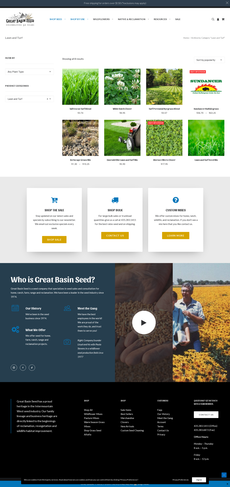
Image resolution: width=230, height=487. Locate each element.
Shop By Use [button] (77, 19)
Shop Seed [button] (56, 19)
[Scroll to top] (224, 474)
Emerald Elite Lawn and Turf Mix (122, 160)
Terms (160, 426)
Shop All (88, 409)
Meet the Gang (165, 418)
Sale (178, 19)
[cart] (223, 19)
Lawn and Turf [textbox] (28, 98)
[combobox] (29, 71)
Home (186, 38)
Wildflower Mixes (93, 414)
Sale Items (126, 409)
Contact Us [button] (115, 235)
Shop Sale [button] (54, 239)
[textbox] (29, 71)
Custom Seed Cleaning (132, 430)
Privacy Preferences (181, 480)
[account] (218, 19)
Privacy (161, 434)
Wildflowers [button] (101, 19)
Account (161, 422)
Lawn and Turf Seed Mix (206, 160)
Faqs (159, 409)
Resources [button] (160, 19)
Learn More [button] (175, 235)
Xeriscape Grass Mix (80, 160)
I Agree (199, 480)
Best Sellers (127, 414)
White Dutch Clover (122, 108)
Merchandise (127, 418)
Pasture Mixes (91, 418)
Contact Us (163, 430)
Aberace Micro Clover (164, 160)
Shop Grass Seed (92, 430)
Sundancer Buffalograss (206, 108)
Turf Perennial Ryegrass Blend (164, 108)
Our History (163, 414)
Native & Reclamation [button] (131, 19)
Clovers (125, 422)
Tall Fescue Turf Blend (80, 108)
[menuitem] (57, 19)
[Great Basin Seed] (20, 19)
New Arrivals (127, 426)
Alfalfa (87, 434)
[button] (214, 19)
